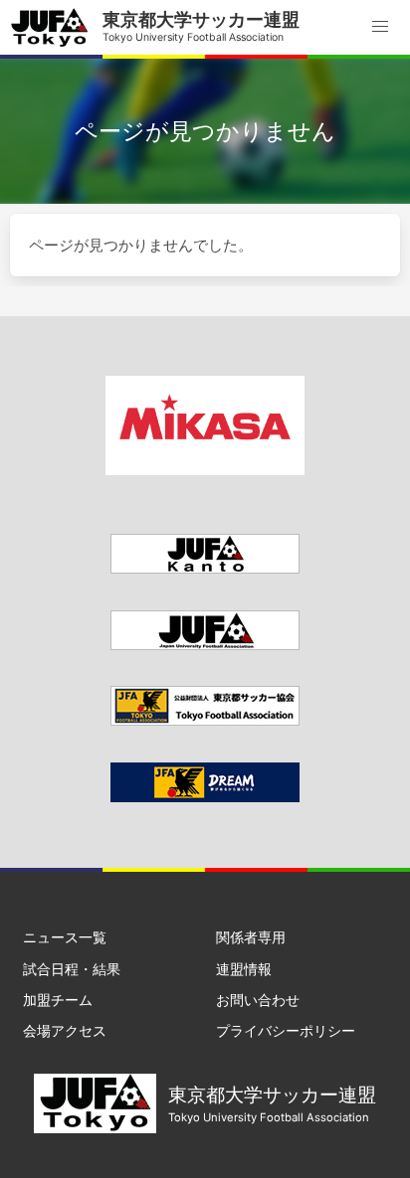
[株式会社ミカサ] (205, 469)
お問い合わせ (258, 999)
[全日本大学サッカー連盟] (205, 644)
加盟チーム (58, 999)
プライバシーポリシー (285, 1030)
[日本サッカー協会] (205, 796)
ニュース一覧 (64, 936)
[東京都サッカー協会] (205, 720)
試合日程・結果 (71, 968)
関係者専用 (251, 936)
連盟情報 (244, 968)
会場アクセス (64, 1030)
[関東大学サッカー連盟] (205, 568)
